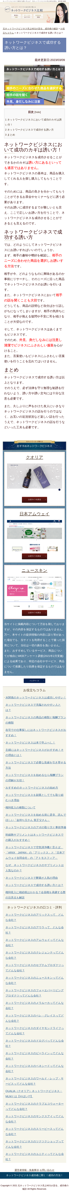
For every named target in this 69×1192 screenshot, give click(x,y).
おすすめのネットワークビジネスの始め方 (31, 787)
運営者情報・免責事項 (27, 1170)
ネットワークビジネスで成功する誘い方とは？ (34, 885)
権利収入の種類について (20, 807)
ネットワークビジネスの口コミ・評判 (34, 907)
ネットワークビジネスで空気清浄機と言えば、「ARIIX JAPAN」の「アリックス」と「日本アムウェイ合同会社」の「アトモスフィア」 (35, 852)
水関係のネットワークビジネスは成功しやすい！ (35, 697)
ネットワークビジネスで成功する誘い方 (29, 129)
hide (37, 112)
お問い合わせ (47, 1170)
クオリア (34, 457)
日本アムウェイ (34, 513)
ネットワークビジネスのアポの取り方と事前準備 (35, 827)
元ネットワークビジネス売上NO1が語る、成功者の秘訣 (30, 28)
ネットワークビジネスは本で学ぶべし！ (30, 742)
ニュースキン (34, 570)
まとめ (10, 134)
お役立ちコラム (34, 690)
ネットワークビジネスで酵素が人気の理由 (31, 877)
